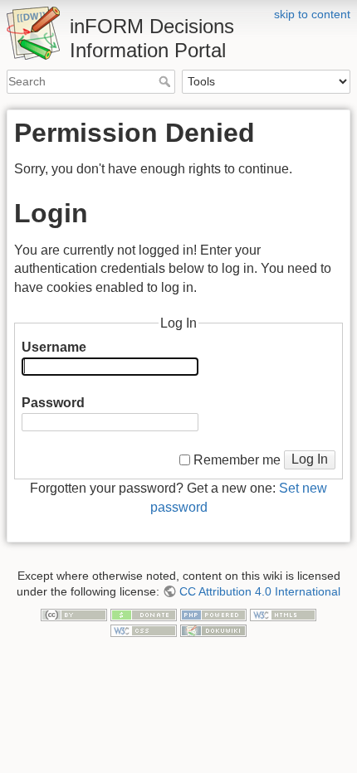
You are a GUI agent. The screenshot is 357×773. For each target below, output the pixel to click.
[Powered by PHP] (213, 613)
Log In (309, 459)
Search (166, 81)
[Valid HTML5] (283, 613)
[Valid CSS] (143, 629)
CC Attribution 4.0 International (259, 591)
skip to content (312, 14)
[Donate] (143, 613)
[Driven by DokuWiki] (213, 629)
